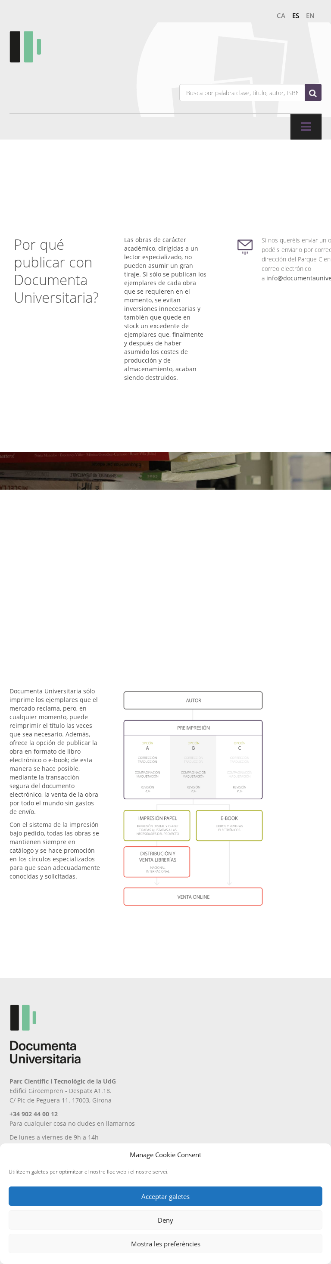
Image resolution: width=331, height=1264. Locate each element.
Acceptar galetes (165, 1196)
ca (281, 15)
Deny (165, 1220)
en (310, 15)
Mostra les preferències (165, 1243)
